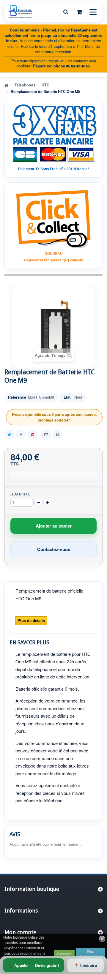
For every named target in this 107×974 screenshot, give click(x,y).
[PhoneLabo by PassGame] (20, 11)
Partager (21, 434)
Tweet (9, 434)
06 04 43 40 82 (78, 66)
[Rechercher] (65, 11)
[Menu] (93, 11)
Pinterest (32, 434)
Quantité (20, 494)
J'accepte (64, 954)
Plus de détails (31, 620)
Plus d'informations (90, 954)
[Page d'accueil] (6, 84)
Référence (17, 397)
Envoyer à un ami (46, 434)
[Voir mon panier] (79, 11)
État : (68, 397)
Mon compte (20, 932)
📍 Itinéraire (85, 965)
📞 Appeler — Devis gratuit (33, 965)
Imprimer (57, 434)
